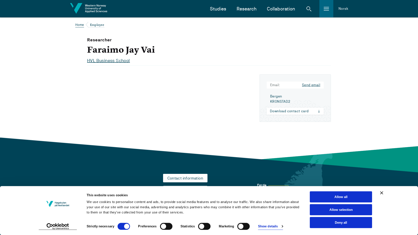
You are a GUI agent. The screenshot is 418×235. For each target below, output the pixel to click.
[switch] (166, 226)
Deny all (341, 222)
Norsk (343, 9)
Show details (268, 226)
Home (79, 25)
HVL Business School (108, 60)
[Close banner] (381, 192)
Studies (218, 9)
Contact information (185, 178)
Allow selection (341, 210)
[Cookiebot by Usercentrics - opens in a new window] (58, 226)
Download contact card (289, 111)
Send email (311, 85)
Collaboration (281, 9)
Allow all (340, 197)
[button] (309, 8)
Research (246, 9)
